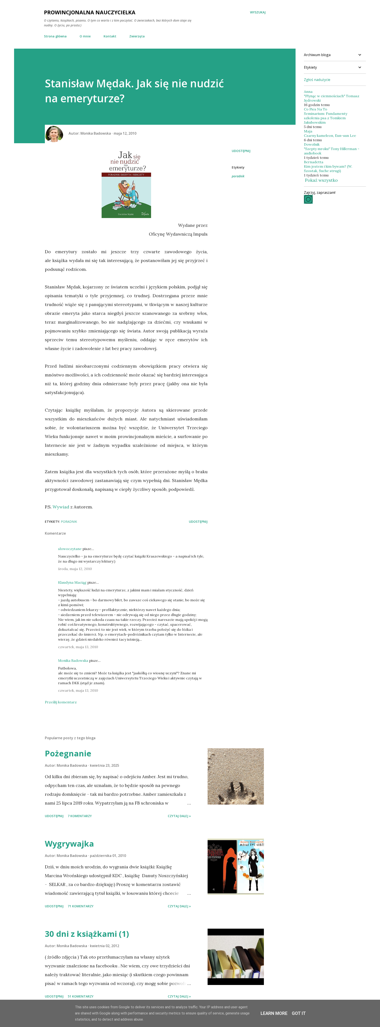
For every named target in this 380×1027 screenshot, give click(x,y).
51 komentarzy (80, 996)
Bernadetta (313, 162)
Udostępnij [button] (241, 151)
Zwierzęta (137, 36)
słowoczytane (70, 549)
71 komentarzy (80, 906)
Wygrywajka (69, 843)
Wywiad (61, 507)
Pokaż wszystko (321, 180)
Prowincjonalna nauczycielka (89, 12)
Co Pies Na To (315, 109)
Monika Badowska (73, 660)
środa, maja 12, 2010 (75, 569)
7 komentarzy (80, 816)
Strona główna (55, 36)
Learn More (274, 1013)
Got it (299, 1013)
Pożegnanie (68, 753)
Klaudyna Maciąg (72, 582)
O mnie (85, 36)
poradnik (238, 176)
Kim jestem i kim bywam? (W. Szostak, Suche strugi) (328, 168)
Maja (308, 131)
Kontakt (110, 36)
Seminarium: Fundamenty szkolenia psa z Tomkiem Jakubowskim (325, 118)
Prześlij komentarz (61, 702)
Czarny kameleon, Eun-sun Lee (330, 135)
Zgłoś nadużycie (317, 79)
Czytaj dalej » (179, 816)
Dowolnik (312, 144)
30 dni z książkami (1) (87, 933)
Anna (308, 91)
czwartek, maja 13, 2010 (78, 647)
